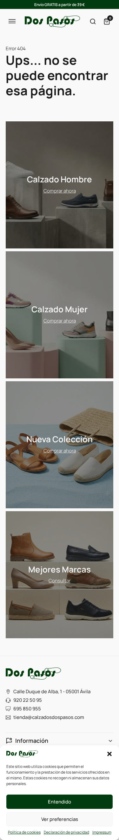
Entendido (59, 801)
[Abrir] (12, 21)
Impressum (101, 832)
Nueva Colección (59, 439)
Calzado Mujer (59, 309)
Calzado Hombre (59, 179)
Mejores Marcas (59, 569)
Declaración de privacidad (66, 832)
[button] (109, 754)
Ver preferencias (59, 819)
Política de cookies (24, 832)
